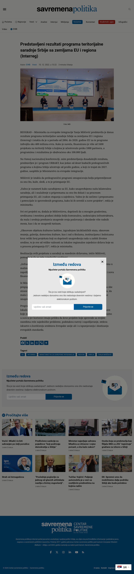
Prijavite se (88, 307)
